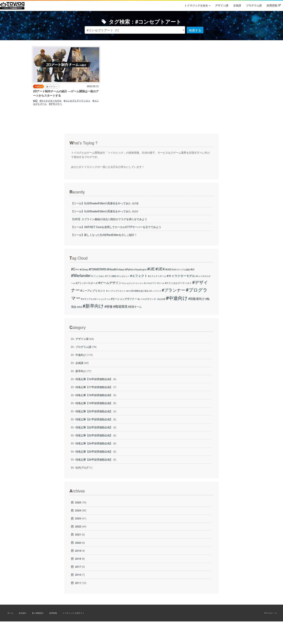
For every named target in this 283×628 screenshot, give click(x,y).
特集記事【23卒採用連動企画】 (94, 435)
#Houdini (112, 269)
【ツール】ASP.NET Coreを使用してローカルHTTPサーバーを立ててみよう (116, 227)
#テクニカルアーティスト (178, 283)
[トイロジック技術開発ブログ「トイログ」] (8, 5)
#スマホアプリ (150, 283)
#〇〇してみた (97, 276)
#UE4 (160, 268)
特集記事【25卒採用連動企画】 (94, 451)
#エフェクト (138, 275)
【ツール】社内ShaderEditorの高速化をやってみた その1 (104, 211)
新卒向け (80, 371)
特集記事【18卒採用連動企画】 (94, 395)
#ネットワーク (155, 291)
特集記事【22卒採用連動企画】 (94, 427)
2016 (78, 574)
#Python (129, 269)
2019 (78, 550)
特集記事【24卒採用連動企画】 (94, 443)
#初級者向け (196, 298)
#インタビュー (123, 276)
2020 (78, 542)
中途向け (80, 355)
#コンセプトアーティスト (77, 100)
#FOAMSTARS (97, 269)
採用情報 (272, 5)
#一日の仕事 (159, 298)
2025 (78, 502)
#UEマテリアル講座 (181, 269)
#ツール (160, 283)
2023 (78, 518)
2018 (78, 558)
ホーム (10, 612)
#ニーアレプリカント (92, 290)
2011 (78, 583)
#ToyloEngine (140, 269)
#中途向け (177, 297)
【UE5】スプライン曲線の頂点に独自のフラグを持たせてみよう (109, 219)
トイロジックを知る (196, 5)
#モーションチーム (102, 298)
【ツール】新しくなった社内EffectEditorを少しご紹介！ (104, 235)
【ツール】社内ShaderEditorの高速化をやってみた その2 (104, 203)
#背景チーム (135, 306)
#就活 (79, 306)
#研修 (108, 306)
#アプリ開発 (110, 276)
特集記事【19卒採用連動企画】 (94, 403)
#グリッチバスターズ (87, 283)
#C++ (75, 269)
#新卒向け (93, 305)
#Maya (121, 269)
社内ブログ (82, 467)
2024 (78, 510)
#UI (192, 269)
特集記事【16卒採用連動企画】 (94, 379)
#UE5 (168, 269)
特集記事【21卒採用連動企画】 (94, 419)
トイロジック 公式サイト (73, 612)
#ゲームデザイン (110, 282)
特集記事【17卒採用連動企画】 (94, 387)
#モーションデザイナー (124, 298)
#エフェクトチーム (157, 276)
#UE (151, 268)
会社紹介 (23, 612)
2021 (78, 534)
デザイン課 (221, 5)
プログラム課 (254, 5)
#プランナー (173, 290)
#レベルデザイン (146, 298)
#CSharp (84, 269)
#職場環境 (120, 306)
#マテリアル (87, 298)
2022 (78, 526)
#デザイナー (55, 103)
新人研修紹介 (38, 612)
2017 (78, 566)
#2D (35, 100)
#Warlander (81, 275)
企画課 (237, 5)
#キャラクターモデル (51, 100)
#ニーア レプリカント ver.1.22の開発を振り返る (127, 290)
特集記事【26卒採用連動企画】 (94, 459)
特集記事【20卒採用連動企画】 (94, 411)
